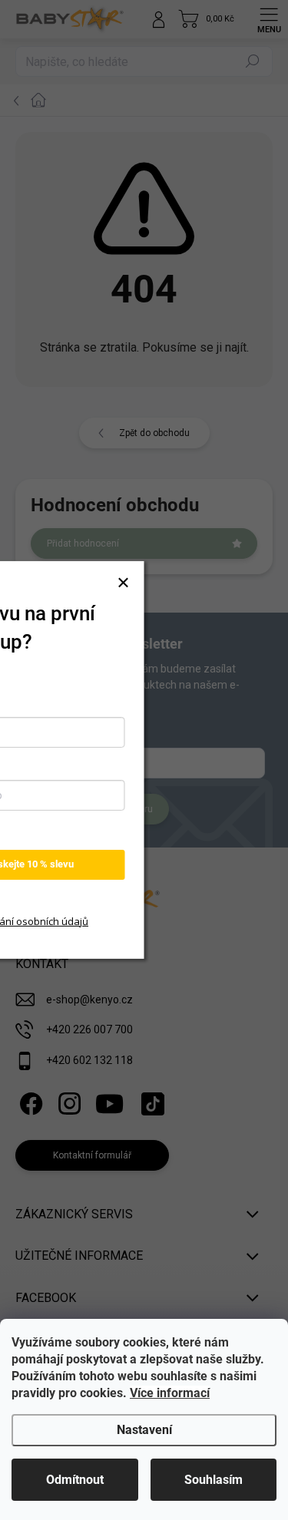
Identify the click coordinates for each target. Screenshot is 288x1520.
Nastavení (144, 1430)
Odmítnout (75, 1479)
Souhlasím (213, 1479)
